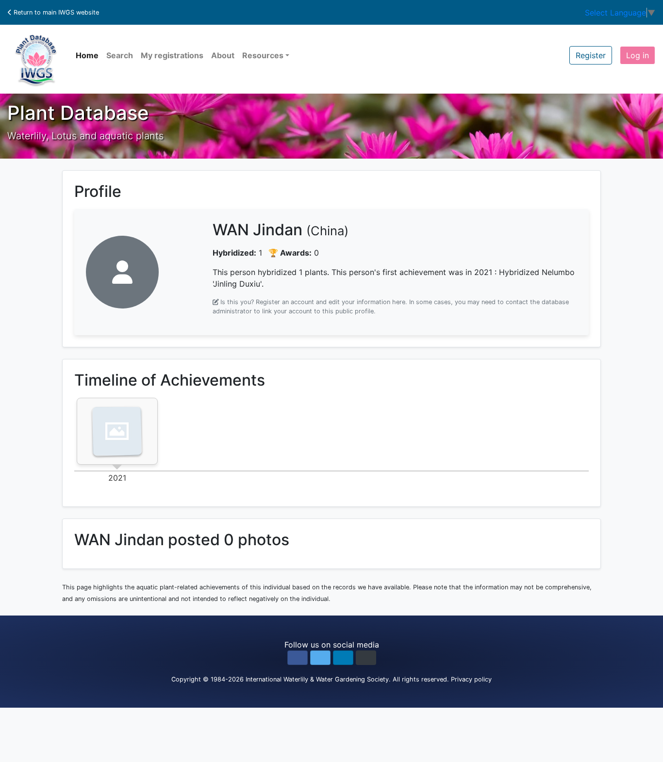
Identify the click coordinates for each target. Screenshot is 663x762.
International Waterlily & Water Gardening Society (317, 679)
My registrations (172, 55)
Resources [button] (262, 55)
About (222, 55)
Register (591, 55)
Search (119, 55)
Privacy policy (471, 679)
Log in (637, 55)
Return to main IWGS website (55, 12)
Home (87, 55)
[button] (297, 657)
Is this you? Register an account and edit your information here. (313, 302)
